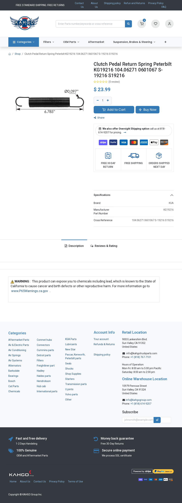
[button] (157, 420)
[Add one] (108, 100)
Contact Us (40, 481)
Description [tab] (76, 246)
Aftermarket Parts (18, 339)
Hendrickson (44, 381)
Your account (101, 339)
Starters (69, 379)
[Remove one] (97, 100)
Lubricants (71, 344)
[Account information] (169, 23)
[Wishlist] (155, 23)
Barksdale (14, 370)
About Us (25, 481)
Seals (68, 363)
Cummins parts (45, 350)
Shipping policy (112, 3)
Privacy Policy (156, 3)
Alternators (14, 365)
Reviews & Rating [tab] (105, 246)
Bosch (11, 381)
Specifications (102, 195)
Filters (40, 360)
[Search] (128, 23)
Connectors (43, 345)
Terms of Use (75, 481)
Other (68, 399)
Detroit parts (44, 355)
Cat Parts (13, 386)
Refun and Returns (134, 3)
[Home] (9, 53)
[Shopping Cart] (141, 23)
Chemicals (14, 391)
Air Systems (15, 360)
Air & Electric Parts (18, 345)
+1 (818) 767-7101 (140, 357)
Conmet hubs (44, 339)
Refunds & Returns (104, 344)
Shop (18, 53)
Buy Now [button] (149, 110)
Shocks (69, 368)
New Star (70, 349)
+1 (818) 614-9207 (140, 403)
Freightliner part (46, 365)
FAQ (164, 7)
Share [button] (101, 117)
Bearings (13, 375)
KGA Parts (71, 339)
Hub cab (41, 386)
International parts (47, 391)
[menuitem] (23, 42)
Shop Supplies (73, 373)
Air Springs (14, 355)
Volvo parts (71, 394)
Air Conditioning (17, 350)
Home (13, 481)
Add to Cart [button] (115, 110)
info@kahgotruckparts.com (141, 353)
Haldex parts (44, 375)
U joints (69, 389)
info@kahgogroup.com (139, 399)
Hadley (40, 370)
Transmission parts (76, 384)
